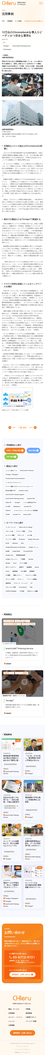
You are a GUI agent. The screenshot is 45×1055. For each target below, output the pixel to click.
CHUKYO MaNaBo (11, 591)
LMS (31, 587)
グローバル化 (9, 531)
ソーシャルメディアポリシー (22, 1049)
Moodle (8, 563)
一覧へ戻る (22, 427)
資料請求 (8, 663)
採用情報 (29, 1013)
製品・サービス (13, 1009)
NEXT (31, 427)
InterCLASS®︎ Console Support (15, 494)
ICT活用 (22, 591)
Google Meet (16, 551)
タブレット (20, 579)
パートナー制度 (31, 1021)
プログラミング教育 (30, 575)
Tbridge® (6, 46)
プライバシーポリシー (22, 1046)
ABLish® (8, 510)
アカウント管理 (20, 531)
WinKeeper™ (17, 506)
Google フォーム (33, 547)
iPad (22, 543)
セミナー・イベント (15, 1017)
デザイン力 (20, 535)
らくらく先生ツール (11, 470)
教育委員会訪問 (20, 555)
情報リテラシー (17, 575)
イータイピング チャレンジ (13, 482)
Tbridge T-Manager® (12, 474)
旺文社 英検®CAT (11, 490)
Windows (15, 543)
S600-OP (8, 502)
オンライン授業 (10, 535)
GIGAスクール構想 (32, 591)
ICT (32, 583)
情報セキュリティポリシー (22, 1052)
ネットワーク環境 (11, 539)
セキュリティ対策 (11, 587)
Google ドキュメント (12, 559)
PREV (14, 427)
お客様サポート (31, 1017)
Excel (14, 563)
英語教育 (32, 571)
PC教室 (23, 559)
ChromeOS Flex (28, 551)
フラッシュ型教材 (32, 579)
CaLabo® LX (16, 514)
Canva (8, 571)
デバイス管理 (23, 563)
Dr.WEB (8, 506)
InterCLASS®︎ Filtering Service (22, 46)
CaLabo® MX (31, 498)
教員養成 (29, 567)
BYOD (7, 543)
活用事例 (11, 1013)
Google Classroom (33, 539)
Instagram (22, 539)
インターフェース (11, 527)
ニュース (11, 1021)
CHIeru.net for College (25, 527)
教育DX (21, 567)
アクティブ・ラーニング (21, 583)
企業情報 (11, 1025)
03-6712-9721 (24, 957)
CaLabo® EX (27, 506)
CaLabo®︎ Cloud (23, 490)
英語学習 (8, 583)
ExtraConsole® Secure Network (15, 478)
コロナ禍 (29, 535)
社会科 (7, 551)
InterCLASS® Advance (27, 470)
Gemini (37, 567)
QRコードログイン (11, 567)
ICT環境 (8, 575)
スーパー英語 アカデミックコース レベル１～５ (19, 486)
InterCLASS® (27, 514)
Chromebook (7, 49)
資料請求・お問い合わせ (21, 974)
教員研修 (15, 571)
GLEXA (8, 514)
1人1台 (30, 531)
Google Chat (9, 555)
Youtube (30, 559)
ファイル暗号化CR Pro (29, 502)
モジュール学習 (10, 579)
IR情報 (28, 1009)
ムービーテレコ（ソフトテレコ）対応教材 (26, 510)
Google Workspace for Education (16, 547)
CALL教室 (23, 571)
